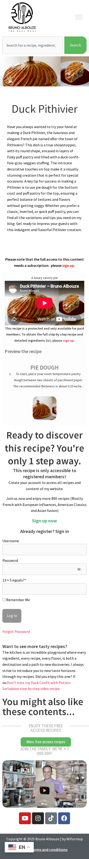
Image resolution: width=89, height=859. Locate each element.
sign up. (69, 340)
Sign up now (44, 520)
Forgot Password (16, 631)
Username (10, 540)
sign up (68, 265)
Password (10, 560)
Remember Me (17, 599)
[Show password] (79, 569)
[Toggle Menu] (79, 17)
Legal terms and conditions (44, 849)
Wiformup (74, 839)
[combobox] (32, 45)
